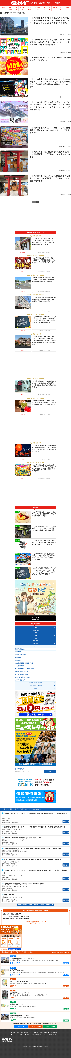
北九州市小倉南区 (19, 666)
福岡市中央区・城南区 (21, 654)
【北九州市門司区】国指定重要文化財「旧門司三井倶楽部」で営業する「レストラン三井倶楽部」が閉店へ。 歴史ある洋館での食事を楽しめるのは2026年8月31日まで (44, 340)
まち (44, 8)
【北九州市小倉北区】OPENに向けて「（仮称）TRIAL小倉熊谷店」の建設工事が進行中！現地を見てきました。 (44, 279)
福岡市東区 (18, 657)
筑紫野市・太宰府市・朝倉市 (22, 677)
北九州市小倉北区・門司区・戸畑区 (45, 3)
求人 (16, 8)
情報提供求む (29, 1032)
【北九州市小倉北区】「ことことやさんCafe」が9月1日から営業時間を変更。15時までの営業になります (44, 514)
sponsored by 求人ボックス (38, 809)
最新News (10, 8)
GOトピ (3, 8)
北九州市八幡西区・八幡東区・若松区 (24, 668)
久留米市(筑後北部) (20, 680)
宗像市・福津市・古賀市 (21, 671)
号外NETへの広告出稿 (41, 1032)
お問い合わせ (53, 1032)
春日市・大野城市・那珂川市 (22, 674)
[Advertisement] (35, 218)
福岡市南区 (18, 660)
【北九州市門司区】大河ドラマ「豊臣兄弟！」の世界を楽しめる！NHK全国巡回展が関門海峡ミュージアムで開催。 (44, 542)
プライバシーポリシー (18, 1034)
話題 (49, 8)
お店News (29, 8)
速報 (60, 8)
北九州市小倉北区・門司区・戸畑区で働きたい (15, 809)
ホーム (14, 1032)
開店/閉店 (22, 8)
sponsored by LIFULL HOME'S (60, 952)
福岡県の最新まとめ (20, 649)
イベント (55, 8)
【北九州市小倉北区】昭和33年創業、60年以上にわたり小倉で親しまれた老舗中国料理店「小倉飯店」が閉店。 (44, 299)
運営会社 (20, 1032)
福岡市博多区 (18, 651)
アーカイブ (67, 8)
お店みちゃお (37, 8)
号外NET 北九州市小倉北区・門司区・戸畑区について (41, 1034)
